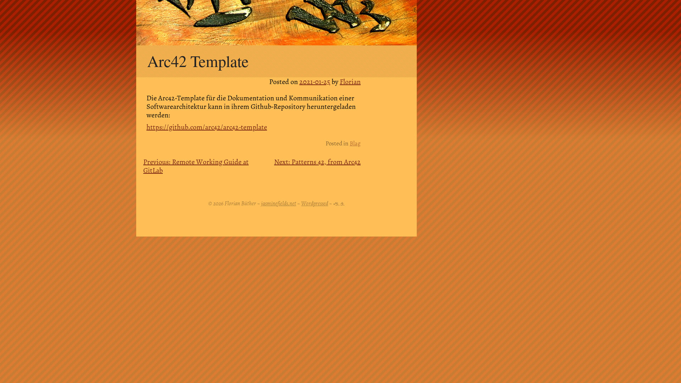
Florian (350, 82)
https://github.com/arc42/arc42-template (206, 127)
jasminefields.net (278, 203)
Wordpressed (314, 203)
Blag (355, 143)
